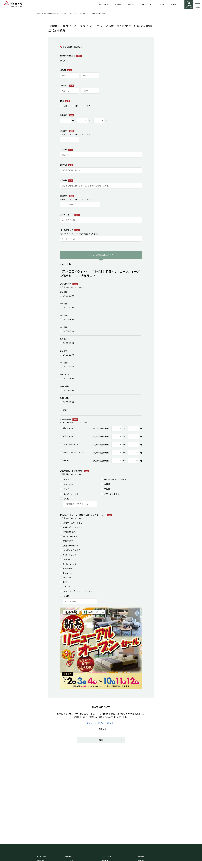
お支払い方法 (106, 857)
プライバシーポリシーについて (100, 722)
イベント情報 (41, 857)
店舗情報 (68, 857)
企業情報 (141, 857)
